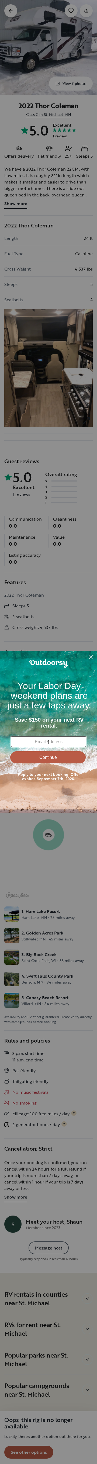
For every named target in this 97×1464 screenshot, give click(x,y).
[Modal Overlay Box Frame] (48, 732)
